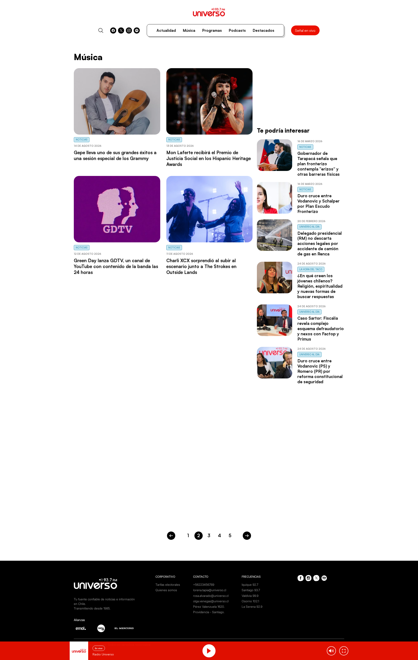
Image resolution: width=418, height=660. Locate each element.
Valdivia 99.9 (250, 596)
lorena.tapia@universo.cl (209, 590)
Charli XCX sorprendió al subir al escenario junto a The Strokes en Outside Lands (201, 266)
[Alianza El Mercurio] (124, 628)
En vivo (99, 648)
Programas (212, 30)
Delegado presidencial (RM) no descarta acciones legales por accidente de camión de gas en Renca (319, 244)
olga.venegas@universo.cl (211, 601)
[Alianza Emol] (81, 628)
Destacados (263, 30)
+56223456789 (203, 584)
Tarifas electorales (167, 584)
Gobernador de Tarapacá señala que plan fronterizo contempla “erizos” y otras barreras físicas (318, 164)
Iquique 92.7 (250, 584)
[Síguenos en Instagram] (129, 30)
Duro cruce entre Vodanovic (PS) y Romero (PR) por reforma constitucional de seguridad (320, 371)
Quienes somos (166, 590)
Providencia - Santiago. (208, 612)
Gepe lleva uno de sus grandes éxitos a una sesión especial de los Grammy (115, 155)
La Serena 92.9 (252, 606)
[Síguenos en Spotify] (137, 30)
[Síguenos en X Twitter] (121, 30)
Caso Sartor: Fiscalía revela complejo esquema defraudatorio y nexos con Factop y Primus (320, 329)
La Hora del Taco (310, 269)
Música (189, 30)
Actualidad (166, 30)
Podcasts (237, 30)
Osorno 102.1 (250, 601)
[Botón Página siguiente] (247, 536)
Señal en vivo (305, 30)
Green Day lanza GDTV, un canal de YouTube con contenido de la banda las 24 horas (116, 266)
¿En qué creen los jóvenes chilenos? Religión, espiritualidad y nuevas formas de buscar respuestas (319, 286)
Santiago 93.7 (251, 590)
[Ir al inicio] (209, 12)
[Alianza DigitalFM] (101, 628)
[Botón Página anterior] (171, 536)
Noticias (82, 139)
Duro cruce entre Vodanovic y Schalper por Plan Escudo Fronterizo (318, 203)
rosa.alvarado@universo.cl (211, 596)
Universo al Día (309, 226)
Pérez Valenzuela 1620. (209, 606)
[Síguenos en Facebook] (113, 30)
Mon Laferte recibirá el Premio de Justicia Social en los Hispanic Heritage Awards (208, 158)
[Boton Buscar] (100, 30)
